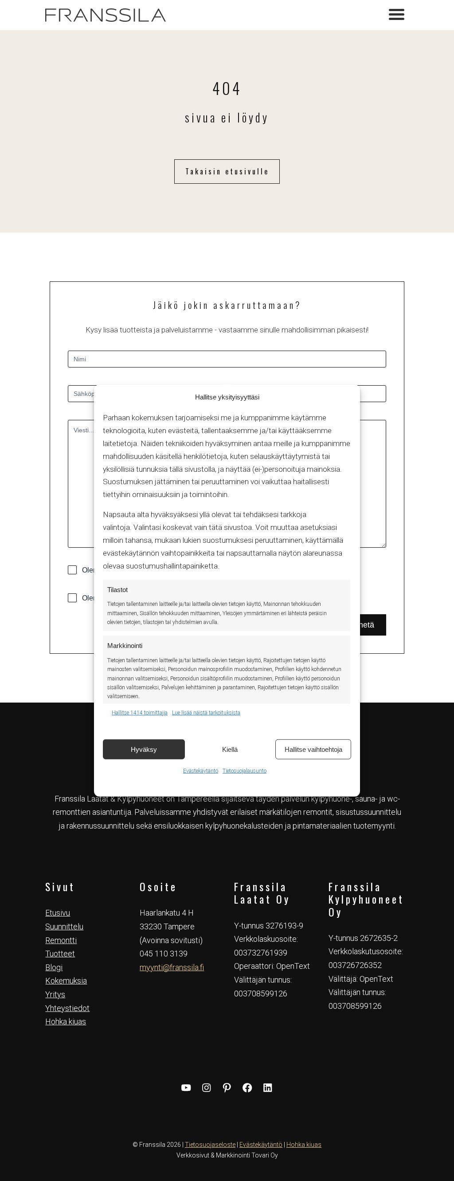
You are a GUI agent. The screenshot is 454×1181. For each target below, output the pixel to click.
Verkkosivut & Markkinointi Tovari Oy (227, 1155)
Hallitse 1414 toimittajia (140, 712)
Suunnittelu (64, 926)
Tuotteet (60, 953)
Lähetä (362, 624)
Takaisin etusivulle (227, 171)
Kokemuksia (66, 980)
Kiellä (230, 749)
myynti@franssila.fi (172, 967)
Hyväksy (144, 749)
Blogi (54, 967)
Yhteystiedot (67, 1008)
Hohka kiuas (65, 1021)
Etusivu (57, 912)
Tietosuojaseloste (210, 1144)
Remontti (61, 940)
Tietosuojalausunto (244, 771)
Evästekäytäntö (200, 771)
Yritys (55, 994)
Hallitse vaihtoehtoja (313, 749)
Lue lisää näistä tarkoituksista (206, 712)
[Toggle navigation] (396, 15)
